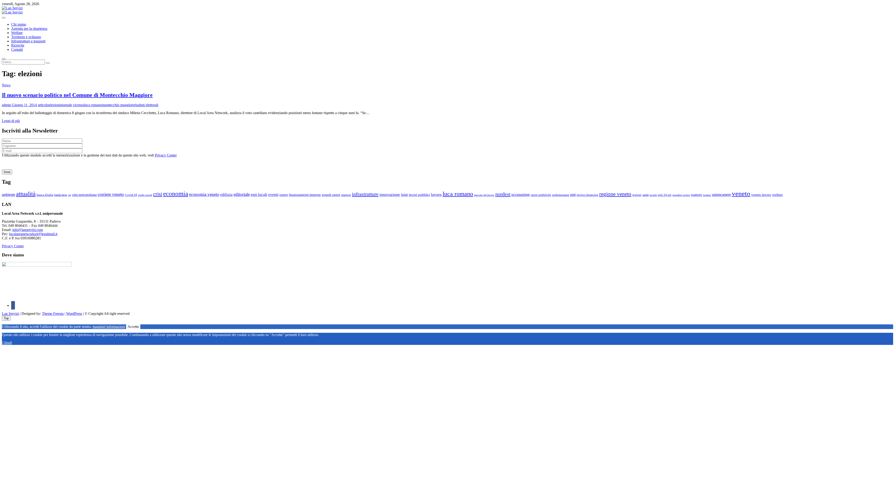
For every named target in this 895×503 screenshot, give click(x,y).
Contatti (17, 49)
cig (69, 195)
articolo (43, 105)
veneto (741, 193)
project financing (587, 195)
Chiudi (7, 343)
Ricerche (17, 45)
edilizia (226, 194)
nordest (502, 194)
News (6, 85)
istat (404, 194)
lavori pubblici (419, 195)
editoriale (242, 194)
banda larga (60, 195)
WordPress (74, 314)
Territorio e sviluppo (26, 37)
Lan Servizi (10, 314)
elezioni (54, 105)
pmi (573, 195)
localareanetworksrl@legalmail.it (33, 234)
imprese (346, 195)
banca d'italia (45, 195)
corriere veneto (111, 194)
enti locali (259, 194)
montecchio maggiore (118, 105)
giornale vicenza (72, 105)
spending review (681, 195)
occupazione (520, 195)
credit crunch (145, 195)
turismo (707, 195)
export (283, 195)
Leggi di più (11, 121)
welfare (777, 195)
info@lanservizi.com (27, 230)
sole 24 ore (664, 195)
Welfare (17, 33)
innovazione (389, 194)
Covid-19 (131, 195)
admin (6, 105)
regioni (636, 195)
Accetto (133, 327)
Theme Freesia (53, 314)
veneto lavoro (761, 195)
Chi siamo (18, 24)
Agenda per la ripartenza (29, 29)
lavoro (436, 194)
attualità (26, 193)
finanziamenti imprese (305, 195)
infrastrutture (365, 194)
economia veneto (204, 194)
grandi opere (331, 195)
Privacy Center (166, 155)
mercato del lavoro (484, 195)
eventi (273, 194)
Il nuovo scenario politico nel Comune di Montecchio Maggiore (77, 95)
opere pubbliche (541, 195)
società (653, 195)
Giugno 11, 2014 (24, 105)
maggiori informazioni (109, 327)
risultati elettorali (146, 105)
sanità (645, 195)
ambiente (8, 195)
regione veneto (615, 194)
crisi (157, 194)
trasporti (696, 195)
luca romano (93, 105)
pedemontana (560, 195)
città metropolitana (84, 195)
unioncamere (721, 194)
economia (175, 193)
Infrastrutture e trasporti (28, 41)
